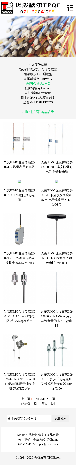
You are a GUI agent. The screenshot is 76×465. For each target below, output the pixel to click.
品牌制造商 (36, 434)
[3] (40, 399)
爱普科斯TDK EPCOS (38, 102)
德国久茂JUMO (38, 83)
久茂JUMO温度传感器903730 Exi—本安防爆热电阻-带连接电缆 (57, 167)
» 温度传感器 (38, 64)
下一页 (50, 399)
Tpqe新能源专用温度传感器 (38, 69)
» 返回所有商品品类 (38, 112)
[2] (36, 399)
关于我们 (24, 439)
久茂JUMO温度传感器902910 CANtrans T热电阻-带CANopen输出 (19, 316)
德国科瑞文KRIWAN (38, 78)
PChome (52, 439)
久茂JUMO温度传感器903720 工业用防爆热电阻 (19, 195)
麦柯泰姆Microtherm (38, 93)
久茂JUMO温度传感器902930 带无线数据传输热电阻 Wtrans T (57, 258)
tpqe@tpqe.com (48, 444)
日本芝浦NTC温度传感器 (38, 97)
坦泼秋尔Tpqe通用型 (38, 74)
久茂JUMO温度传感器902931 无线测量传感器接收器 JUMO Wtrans (19, 258)
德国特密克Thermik (38, 88)
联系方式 (39, 439)
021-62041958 (27, 444)
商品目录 (53, 434)
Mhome (22, 434)
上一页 (25, 399)
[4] (43, 399)
